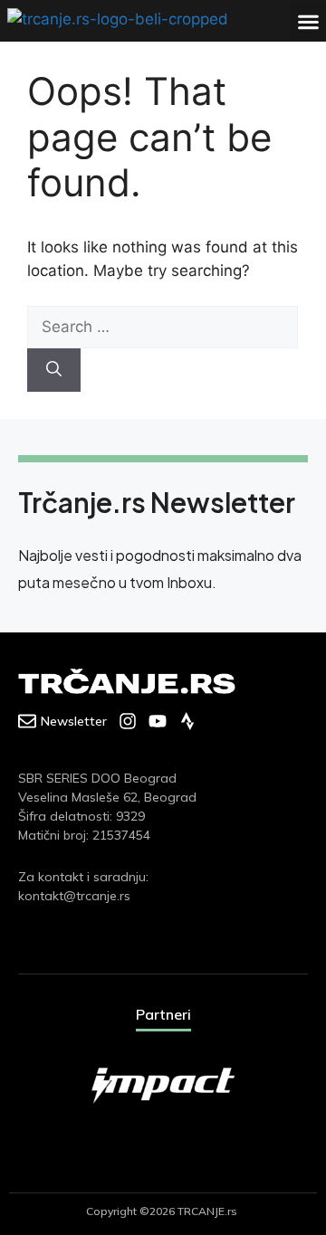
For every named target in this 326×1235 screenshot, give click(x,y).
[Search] (54, 370)
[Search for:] (162, 327)
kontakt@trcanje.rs (74, 896)
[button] (308, 21)
